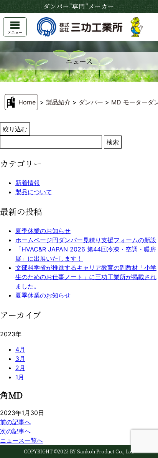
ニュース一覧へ (21, 440)
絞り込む (15, 129)
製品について (33, 192)
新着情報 (27, 183)
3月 (20, 358)
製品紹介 (58, 102)
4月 (20, 349)
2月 (20, 368)
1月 (19, 377)
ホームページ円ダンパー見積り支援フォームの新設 (85, 240)
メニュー (15, 32)
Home (27, 102)
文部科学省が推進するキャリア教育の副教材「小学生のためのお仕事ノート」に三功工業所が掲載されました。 (85, 277)
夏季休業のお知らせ (43, 231)
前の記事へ (15, 422)
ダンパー (91, 102)
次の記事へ (15, 431)
